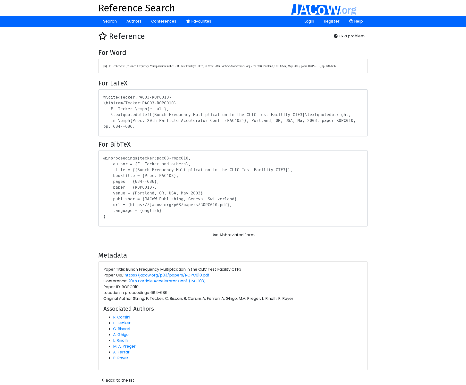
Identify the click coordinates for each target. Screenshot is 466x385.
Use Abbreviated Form (233, 235)
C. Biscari (121, 329)
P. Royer (120, 358)
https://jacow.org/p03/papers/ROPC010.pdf (167, 275)
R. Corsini (121, 317)
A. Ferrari (121, 352)
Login (309, 21)
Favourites (200, 21)
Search (110, 21)
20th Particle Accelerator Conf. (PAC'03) (167, 281)
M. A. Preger (124, 346)
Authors (133, 21)
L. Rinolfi (120, 340)
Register (332, 21)
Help (358, 21)
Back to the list (119, 380)
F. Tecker (122, 323)
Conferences (163, 21)
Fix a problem (351, 36)
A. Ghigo (121, 334)
